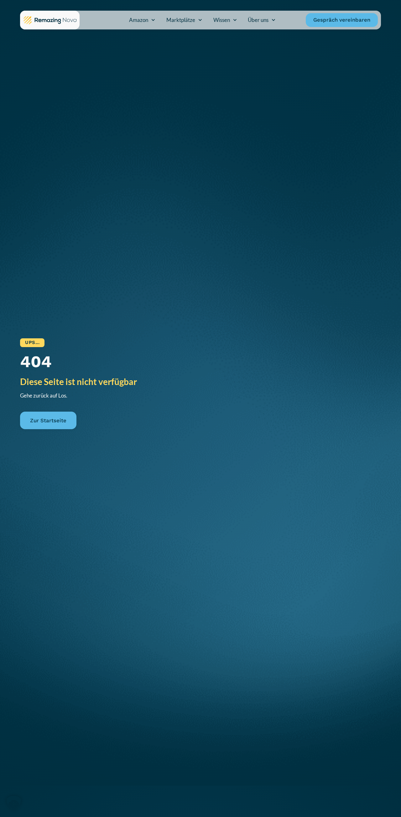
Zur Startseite (48, 420)
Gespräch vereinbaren (341, 20)
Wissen (221, 20)
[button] (14, 803)
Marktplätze (180, 20)
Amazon (138, 20)
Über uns (258, 20)
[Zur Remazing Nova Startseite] (49, 20)
